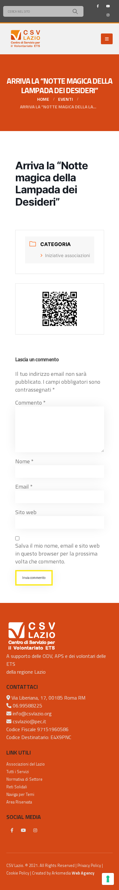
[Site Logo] (25, 39)
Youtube (23, 830)
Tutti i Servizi (17, 772)
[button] (107, 38)
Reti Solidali (16, 787)
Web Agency (83, 873)
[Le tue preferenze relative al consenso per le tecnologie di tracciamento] (108, 879)
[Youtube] (107, 6)
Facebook (12, 830)
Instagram (35, 830)
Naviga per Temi (20, 794)
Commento (30, 402)
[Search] (75, 11)
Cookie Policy (17, 873)
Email (24, 486)
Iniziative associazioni (67, 255)
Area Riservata (19, 802)
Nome (24, 461)
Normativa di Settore (24, 779)
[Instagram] (107, 14)
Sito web (25, 512)
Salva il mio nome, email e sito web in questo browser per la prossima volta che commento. (57, 553)
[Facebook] (97, 6)
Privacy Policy (89, 866)
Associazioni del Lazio (25, 764)
